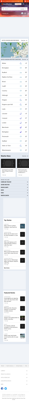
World (2, 366)
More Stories (6, 268)
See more (24, 59)
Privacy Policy (9, 398)
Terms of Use (4, 398)
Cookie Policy (14, 398)
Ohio (26, 366)
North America (9, 366)
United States (19, 366)
